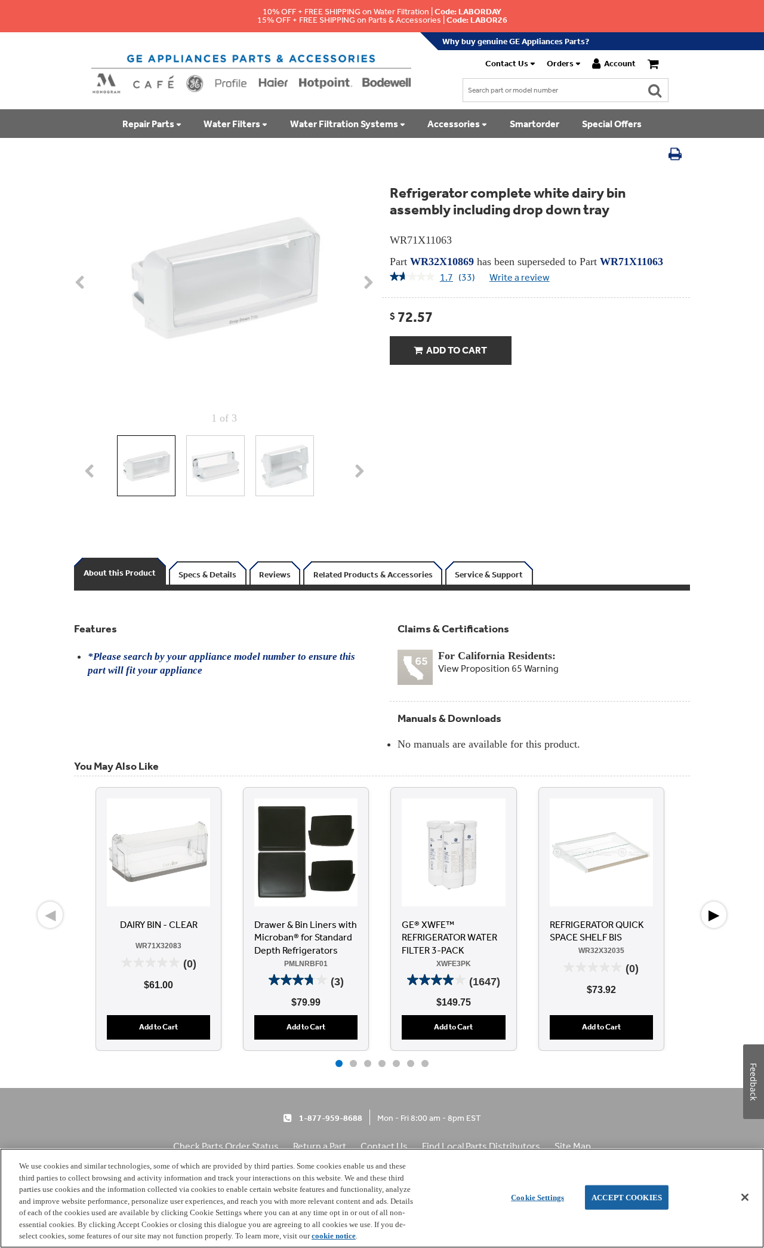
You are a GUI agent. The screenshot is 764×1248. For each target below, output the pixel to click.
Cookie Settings (537, 1196)
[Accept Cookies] (745, 1197)
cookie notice (334, 1235)
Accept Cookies (627, 1196)
